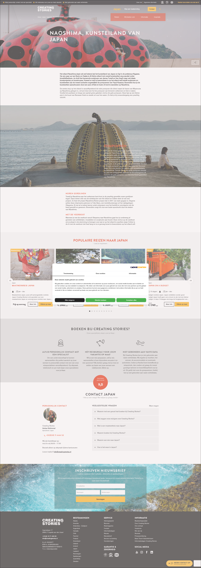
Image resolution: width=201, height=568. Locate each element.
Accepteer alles (131, 300)
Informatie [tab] (132, 273)
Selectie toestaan (100, 300)
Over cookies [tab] (100, 273)
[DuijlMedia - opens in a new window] (138, 267)
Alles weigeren (70, 300)
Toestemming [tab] (68, 273)
